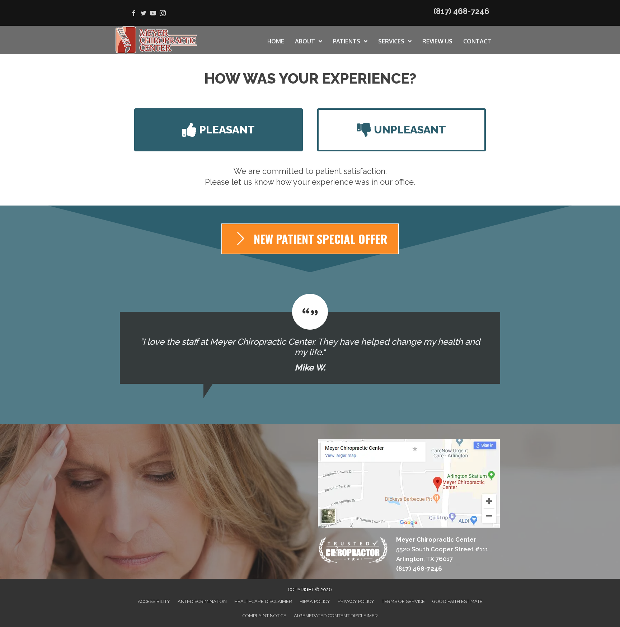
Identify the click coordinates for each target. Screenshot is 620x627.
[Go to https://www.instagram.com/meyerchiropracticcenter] (163, 14)
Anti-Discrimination (202, 601)
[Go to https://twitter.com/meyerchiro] (143, 14)
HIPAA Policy (315, 601)
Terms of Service (403, 601)
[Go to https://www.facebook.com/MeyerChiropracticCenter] (134, 14)
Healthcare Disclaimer (263, 601)
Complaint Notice (264, 615)
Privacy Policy (356, 601)
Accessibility (154, 601)
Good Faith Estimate (457, 601)
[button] (218, 129)
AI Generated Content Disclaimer (336, 615)
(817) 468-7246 (461, 11)
